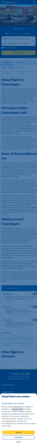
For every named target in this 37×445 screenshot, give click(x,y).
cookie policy (17, 409)
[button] (18, 442)
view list (23, 416)
